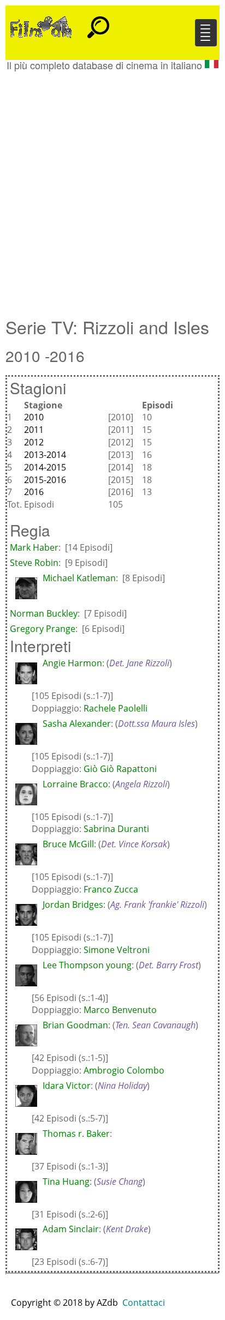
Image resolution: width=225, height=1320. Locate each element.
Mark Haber (34, 547)
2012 (34, 442)
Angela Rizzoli (141, 784)
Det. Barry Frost (168, 965)
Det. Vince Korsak (134, 844)
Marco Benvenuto (120, 1010)
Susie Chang (120, 1182)
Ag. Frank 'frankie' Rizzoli (157, 905)
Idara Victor (67, 1086)
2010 (34, 417)
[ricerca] (98, 22)
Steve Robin (34, 563)
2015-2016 (45, 480)
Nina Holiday (122, 1086)
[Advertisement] (112, 188)
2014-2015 (45, 467)
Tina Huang (66, 1182)
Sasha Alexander (77, 724)
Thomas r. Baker (76, 1134)
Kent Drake (127, 1229)
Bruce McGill (68, 844)
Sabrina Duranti (116, 829)
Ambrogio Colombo (124, 1070)
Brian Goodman (75, 1025)
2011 (34, 430)
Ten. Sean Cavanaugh (155, 1025)
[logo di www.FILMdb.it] (41, 26)
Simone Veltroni (117, 950)
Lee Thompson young (87, 965)
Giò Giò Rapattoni (120, 769)
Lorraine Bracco (75, 784)
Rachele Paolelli (115, 708)
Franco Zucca (111, 889)
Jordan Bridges (73, 905)
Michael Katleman (79, 578)
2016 (34, 492)
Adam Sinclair (71, 1229)
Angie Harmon (72, 663)
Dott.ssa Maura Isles (156, 724)
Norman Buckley (44, 613)
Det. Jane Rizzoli (139, 663)
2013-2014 (45, 455)
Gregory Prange (42, 629)
